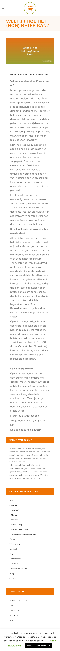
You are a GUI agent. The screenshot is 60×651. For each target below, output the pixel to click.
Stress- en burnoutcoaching (24, 534)
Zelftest (14, 563)
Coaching (13, 519)
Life (11, 605)
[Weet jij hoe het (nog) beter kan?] (30, 51)
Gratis (12, 554)
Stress (12, 620)
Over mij (13, 505)
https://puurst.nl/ (21, 346)
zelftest (36, 429)
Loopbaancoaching (19, 529)
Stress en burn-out (18, 600)
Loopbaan (14, 610)
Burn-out (13, 615)
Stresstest (16, 558)
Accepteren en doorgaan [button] (38, 645)
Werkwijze (16, 510)
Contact (13, 578)
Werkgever (14, 544)
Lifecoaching (17, 524)
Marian (14, 515)
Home (12, 500)
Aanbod (13, 549)
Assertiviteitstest (19, 568)
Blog (11, 573)
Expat (12, 539)
